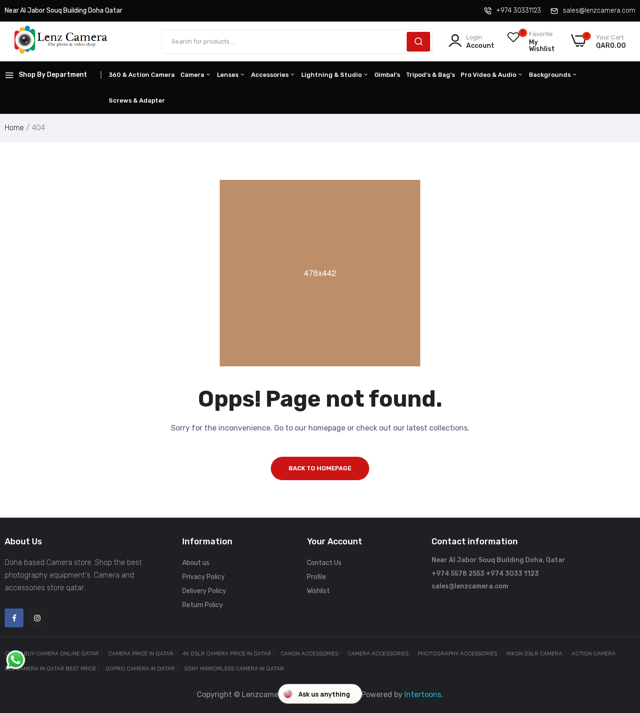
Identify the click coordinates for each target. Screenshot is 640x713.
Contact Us (324, 563)
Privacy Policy (203, 577)
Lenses (228, 74)
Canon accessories (309, 653)
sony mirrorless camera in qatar (234, 668)
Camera (193, 74)
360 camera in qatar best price (50, 668)
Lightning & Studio (332, 74)
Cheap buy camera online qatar (52, 653)
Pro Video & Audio (489, 74)
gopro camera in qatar (140, 668)
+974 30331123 (518, 11)
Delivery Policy (204, 591)
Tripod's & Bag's (430, 74)
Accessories (270, 74)
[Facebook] (14, 618)
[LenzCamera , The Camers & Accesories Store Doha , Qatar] (61, 41)
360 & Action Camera (142, 74)
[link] (621, 645)
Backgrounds (550, 74)
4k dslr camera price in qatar (227, 653)
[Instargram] (37, 618)
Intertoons (422, 694)
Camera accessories (378, 653)
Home (14, 127)
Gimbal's (387, 74)
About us (195, 563)
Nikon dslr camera (534, 653)
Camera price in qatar (140, 653)
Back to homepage (320, 468)
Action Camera (594, 653)
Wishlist (318, 591)
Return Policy (202, 605)
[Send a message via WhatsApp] (16, 660)
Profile (316, 577)
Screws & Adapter (137, 100)
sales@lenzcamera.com (599, 11)
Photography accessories (457, 653)
